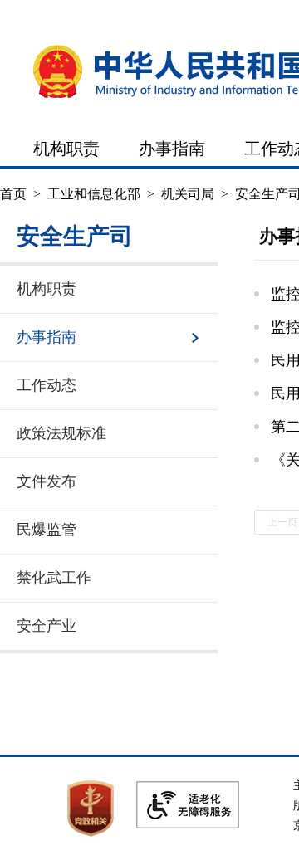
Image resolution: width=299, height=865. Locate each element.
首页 (13, 194)
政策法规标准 (61, 433)
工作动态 (46, 385)
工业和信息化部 (93, 194)
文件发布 (46, 481)
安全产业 (46, 626)
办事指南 (172, 148)
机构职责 (66, 148)
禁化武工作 (54, 577)
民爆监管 (46, 529)
